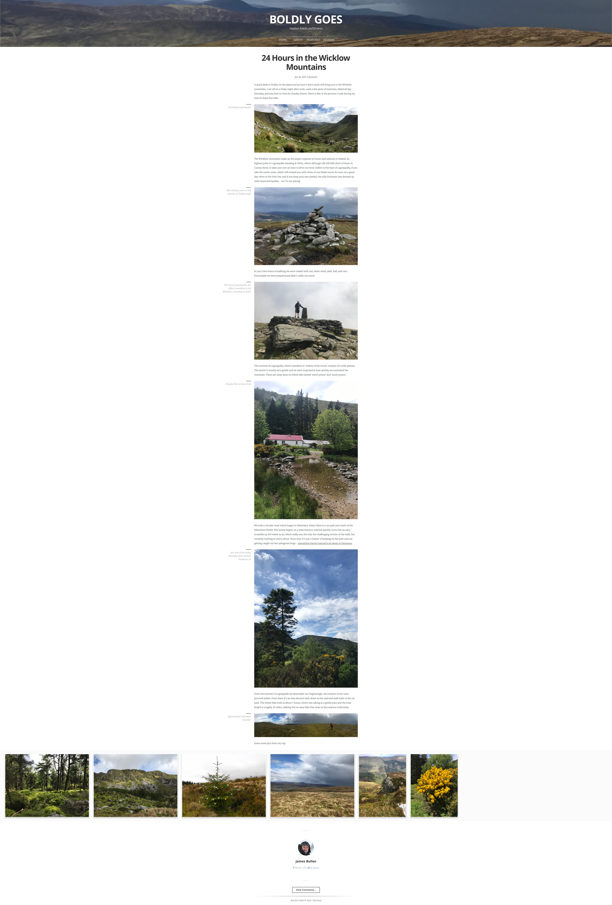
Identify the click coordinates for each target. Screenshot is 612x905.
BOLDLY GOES (305, 19)
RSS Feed (317, 900)
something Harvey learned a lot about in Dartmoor (325, 543)
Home (283, 40)
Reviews (329, 40)
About (298, 40)
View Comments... (306, 889)
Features (313, 40)
